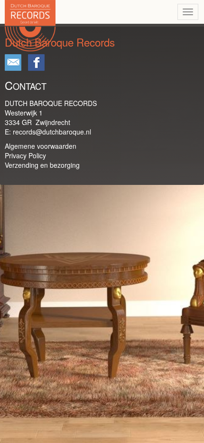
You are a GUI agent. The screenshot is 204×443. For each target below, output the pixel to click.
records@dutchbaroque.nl (52, 131)
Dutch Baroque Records (68, 64)
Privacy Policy (25, 155)
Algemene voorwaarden (40, 146)
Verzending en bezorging (42, 165)
